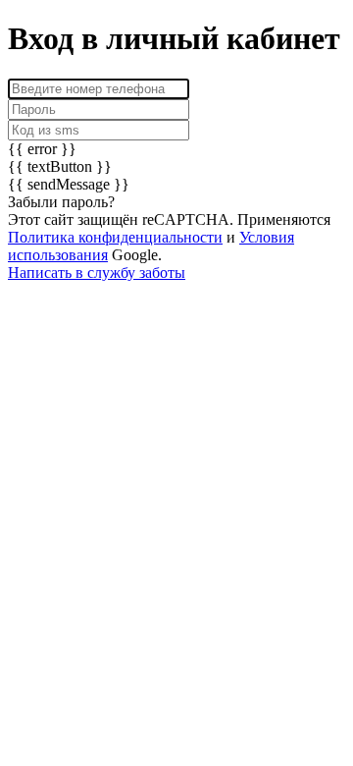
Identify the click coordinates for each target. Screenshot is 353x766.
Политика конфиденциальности (115, 237)
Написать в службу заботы (96, 272)
